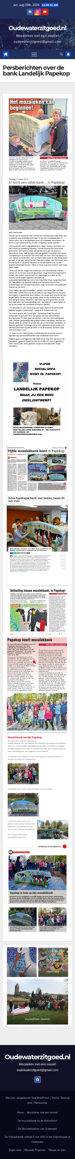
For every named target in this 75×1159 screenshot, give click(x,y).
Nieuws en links (57, 1150)
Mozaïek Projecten (34, 1150)
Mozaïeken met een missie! (42, 1112)
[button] (61, 54)
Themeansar (40, 1102)
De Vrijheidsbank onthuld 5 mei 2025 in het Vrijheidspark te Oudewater (37, 1139)
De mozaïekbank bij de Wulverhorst (37, 1120)
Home (20, 1112)
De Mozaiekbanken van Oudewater (37, 1128)
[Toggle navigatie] (34, 54)
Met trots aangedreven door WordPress (28, 1097)
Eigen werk (15, 1150)
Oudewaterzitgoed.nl (37, 28)
